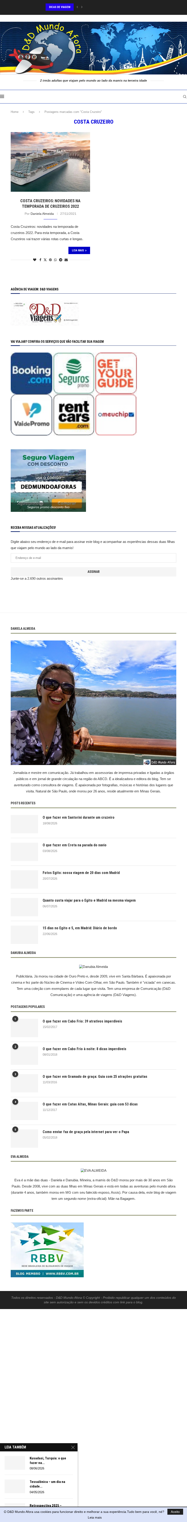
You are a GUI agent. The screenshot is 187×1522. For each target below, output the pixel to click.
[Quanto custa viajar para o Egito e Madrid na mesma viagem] (24, 907)
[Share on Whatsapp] (55, 260)
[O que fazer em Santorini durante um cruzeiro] (24, 824)
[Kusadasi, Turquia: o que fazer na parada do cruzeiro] (15, 1463)
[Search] (184, 96)
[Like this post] (34, 260)
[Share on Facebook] (40, 260)
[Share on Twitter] (45, 260)
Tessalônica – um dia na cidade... (47, 1484)
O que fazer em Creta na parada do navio (74, 845)
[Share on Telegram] (60, 260)
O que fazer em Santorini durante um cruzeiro (78, 817)
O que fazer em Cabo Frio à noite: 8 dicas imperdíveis (84, 1049)
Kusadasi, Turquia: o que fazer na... (48, 1460)
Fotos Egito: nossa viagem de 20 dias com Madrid (81, 873)
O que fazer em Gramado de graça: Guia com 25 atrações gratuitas (95, 1076)
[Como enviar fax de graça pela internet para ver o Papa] (24, 1138)
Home (14, 112)
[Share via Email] (66, 260)
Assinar (94, 572)
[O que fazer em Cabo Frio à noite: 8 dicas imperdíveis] (24, 1056)
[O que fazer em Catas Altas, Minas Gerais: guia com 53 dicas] (24, 1111)
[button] (77, 7)
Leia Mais (78, 250)
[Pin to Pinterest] (50, 260)
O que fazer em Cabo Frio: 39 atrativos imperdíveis (82, 1021)
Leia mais (95, 1517)
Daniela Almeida (42, 213)
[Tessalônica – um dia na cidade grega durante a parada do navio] (15, 1486)
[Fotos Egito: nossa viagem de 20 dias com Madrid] (24, 879)
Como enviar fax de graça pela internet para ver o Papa (86, 1132)
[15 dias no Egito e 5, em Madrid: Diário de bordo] (24, 935)
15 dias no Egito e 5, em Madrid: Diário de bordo (80, 928)
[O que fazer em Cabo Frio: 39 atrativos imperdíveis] (24, 1028)
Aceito (175, 1512)
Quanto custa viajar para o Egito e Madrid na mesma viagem (89, 900)
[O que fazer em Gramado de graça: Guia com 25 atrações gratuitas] (24, 1083)
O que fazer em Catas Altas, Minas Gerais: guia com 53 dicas (90, 1104)
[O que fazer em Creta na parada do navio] (24, 852)
